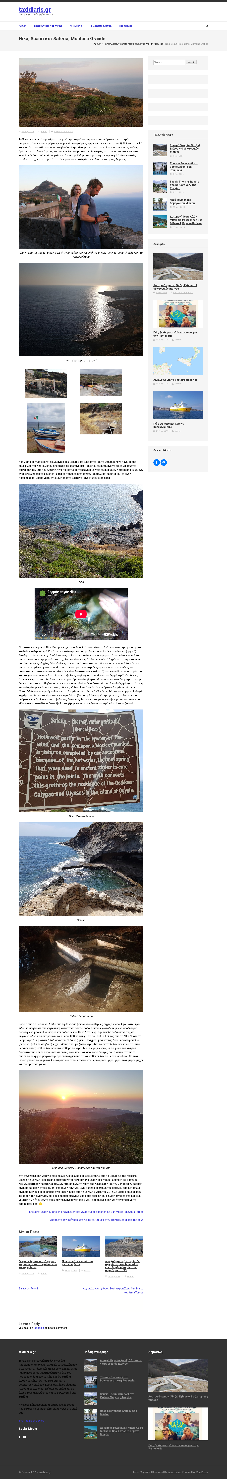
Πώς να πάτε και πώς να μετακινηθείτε (77, 1263)
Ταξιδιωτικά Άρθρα (100, 26)
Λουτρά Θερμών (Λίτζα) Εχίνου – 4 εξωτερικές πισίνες (185, 149)
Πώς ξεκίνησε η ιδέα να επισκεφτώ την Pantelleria (175, 334)
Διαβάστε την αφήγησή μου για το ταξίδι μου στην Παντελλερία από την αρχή (96, 1219)
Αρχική (22, 26)
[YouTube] (164, 462)
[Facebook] (156, 462)
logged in (39, 1327)
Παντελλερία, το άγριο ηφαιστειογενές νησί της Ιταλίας (133, 44)
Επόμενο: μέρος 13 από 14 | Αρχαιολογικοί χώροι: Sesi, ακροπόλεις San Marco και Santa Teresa (86, 1211)
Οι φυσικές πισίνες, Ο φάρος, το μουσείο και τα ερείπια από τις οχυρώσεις (38, 1264)
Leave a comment (63, 132)
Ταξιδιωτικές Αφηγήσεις (48, 26)
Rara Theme (174, 1472)
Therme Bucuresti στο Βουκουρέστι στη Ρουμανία (184, 167)
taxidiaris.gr (35, 9)
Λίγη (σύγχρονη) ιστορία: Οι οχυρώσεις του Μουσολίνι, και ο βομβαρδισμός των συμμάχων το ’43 (122, 1266)
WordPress (202, 1472)
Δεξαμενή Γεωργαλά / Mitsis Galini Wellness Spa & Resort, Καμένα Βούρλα (186, 220)
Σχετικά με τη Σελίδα (31, 1420)
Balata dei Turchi (28, 1288)
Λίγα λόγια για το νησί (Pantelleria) (175, 379)
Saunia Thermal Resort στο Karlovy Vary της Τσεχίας (184, 185)
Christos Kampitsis (183, 293)
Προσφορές (125, 26)
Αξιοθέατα (76, 26)
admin (44, 132)
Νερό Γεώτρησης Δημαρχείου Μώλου (182, 201)
